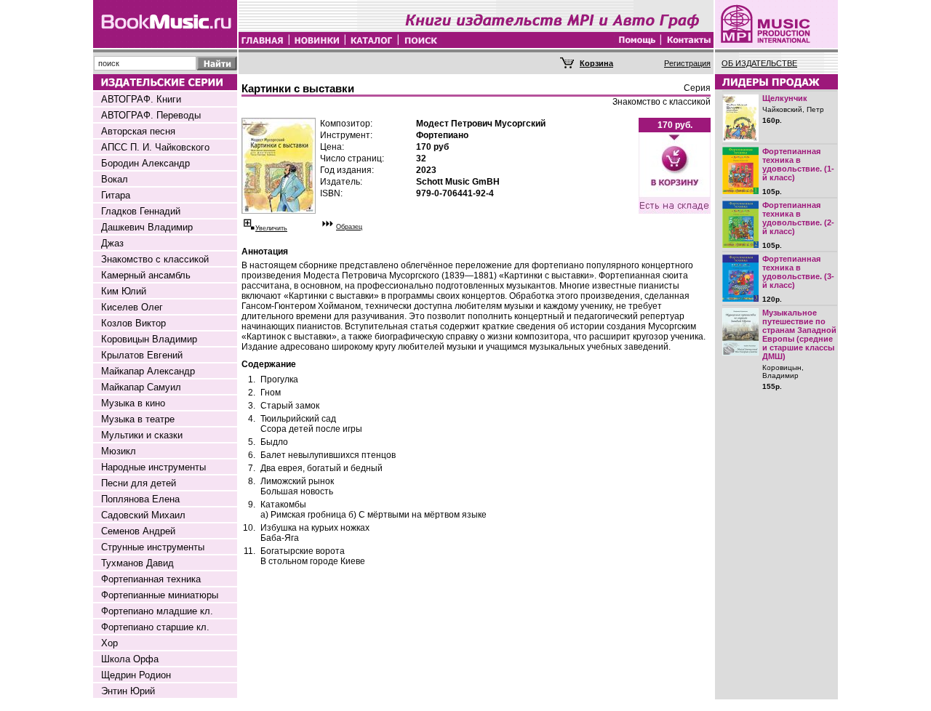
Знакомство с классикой (155, 259)
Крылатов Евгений (142, 355)
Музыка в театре (138, 419)
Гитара (115, 195)
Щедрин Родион (136, 675)
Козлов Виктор (133, 323)
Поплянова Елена (140, 499)
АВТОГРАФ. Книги (141, 99)
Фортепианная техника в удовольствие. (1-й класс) (798, 164)
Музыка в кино (133, 403)
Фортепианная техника (151, 579)
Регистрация (687, 63)
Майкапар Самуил (141, 387)
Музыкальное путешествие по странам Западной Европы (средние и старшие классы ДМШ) (799, 334)
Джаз (112, 243)
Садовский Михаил (143, 515)
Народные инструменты (153, 467)
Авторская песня (138, 131)
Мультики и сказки (142, 435)
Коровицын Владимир (149, 339)
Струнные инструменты (152, 547)
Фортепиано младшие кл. (157, 611)
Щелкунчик (784, 98)
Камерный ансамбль (146, 275)
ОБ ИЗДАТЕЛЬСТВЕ (759, 63)
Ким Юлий (123, 291)
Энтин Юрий (128, 691)
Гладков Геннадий (140, 211)
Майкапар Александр (148, 371)
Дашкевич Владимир (147, 227)
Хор (109, 643)
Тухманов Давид (137, 563)
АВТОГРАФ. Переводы (151, 115)
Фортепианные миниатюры (159, 595)
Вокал (114, 179)
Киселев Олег (132, 307)
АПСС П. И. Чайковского (155, 147)
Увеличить (271, 228)
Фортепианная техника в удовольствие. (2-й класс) (798, 218)
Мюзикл (118, 451)
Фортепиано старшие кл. (155, 627)
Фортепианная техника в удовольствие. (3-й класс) (798, 271)
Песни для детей (138, 483)
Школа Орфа (130, 659)
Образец (349, 226)
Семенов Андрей (138, 531)
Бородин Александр (145, 163)
